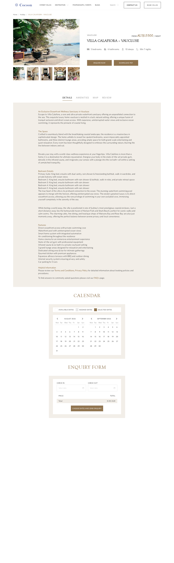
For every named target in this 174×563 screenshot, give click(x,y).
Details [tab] (67, 97)
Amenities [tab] (82, 97)
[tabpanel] (87, 195)
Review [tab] (107, 97)
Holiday (22, 14)
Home (15, 14)
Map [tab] (95, 97)
